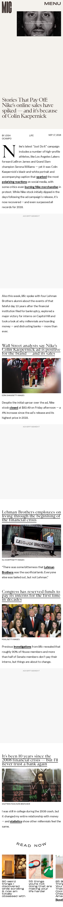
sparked (41, 176)
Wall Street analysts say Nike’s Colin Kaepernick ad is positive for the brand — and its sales (31, 349)
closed (14, 407)
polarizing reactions (14, 181)
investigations (22, 646)
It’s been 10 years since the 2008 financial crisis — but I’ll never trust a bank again (30, 760)
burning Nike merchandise (41, 186)
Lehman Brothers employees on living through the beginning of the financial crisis (31, 516)
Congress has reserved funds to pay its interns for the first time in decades (31, 595)
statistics (16, 821)
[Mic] (7, 7)
